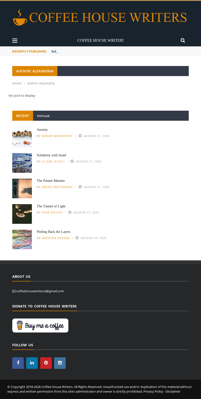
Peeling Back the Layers (53, 232)
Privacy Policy (153, 391)
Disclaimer (172, 391)
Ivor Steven (52, 212)
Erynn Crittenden (57, 187)
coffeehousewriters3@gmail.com (40, 291)
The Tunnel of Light (51, 206)
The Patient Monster (51, 181)
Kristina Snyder (56, 238)
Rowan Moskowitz (57, 135)
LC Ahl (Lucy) (53, 161)
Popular (43, 116)
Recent (22, 115)
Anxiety (42, 130)
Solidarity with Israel (51, 155)
